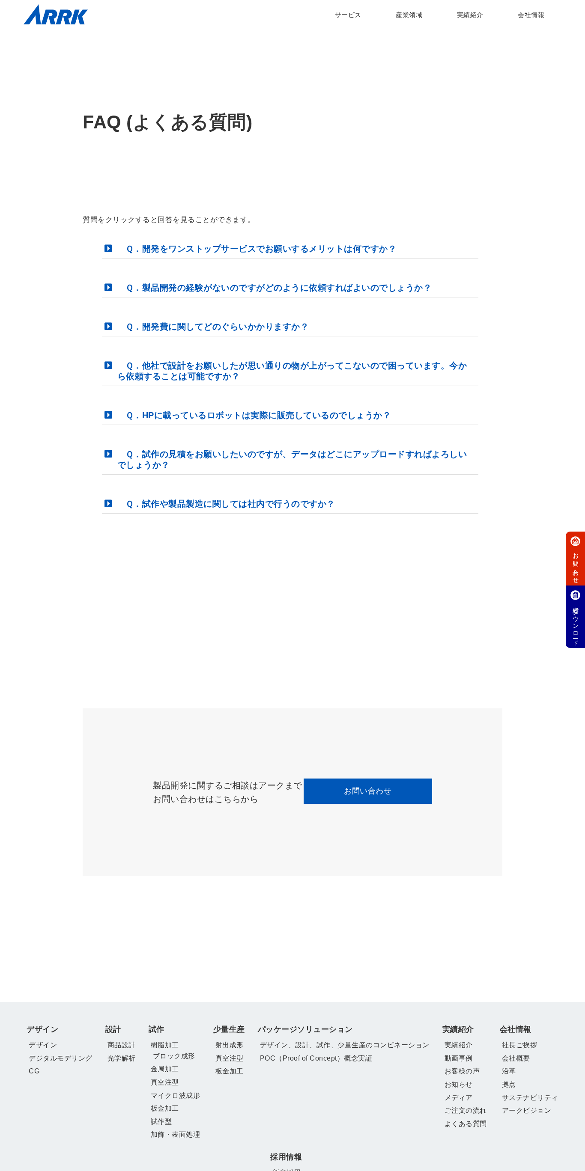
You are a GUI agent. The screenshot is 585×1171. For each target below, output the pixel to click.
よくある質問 (466, 1123)
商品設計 (121, 1045)
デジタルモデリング (61, 1058)
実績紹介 (470, 14)
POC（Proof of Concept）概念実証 (316, 1058)
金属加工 (165, 1069)
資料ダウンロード (575, 623)
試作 (156, 1029)
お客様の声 (462, 1071)
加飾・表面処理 (175, 1134)
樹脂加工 (165, 1045)
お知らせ (459, 1084)
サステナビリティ (530, 1097)
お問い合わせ (367, 791)
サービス (348, 14)
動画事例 (459, 1058)
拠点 (509, 1084)
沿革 (509, 1071)
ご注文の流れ (466, 1110)
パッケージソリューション (305, 1029)
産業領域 (409, 14)
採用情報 (286, 1157)
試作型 (161, 1121)
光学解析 (121, 1058)
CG (34, 1071)
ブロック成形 (174, 1056)
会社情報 (531, 14)
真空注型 (165, 1082)
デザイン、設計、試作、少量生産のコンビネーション (345, 1045)
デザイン (42, 1029)
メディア (459, 1097)
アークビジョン (527, 1110)
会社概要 (516, 1058)
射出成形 (229, 1045)
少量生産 (229, 1029)
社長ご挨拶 (519, 1045)
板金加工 (165, 1108)
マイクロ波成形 (175, 1095)
